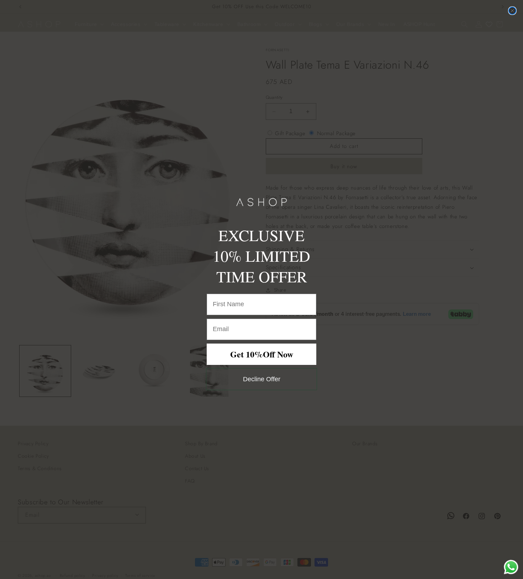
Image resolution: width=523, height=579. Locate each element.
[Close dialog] (512, 10)
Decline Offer (261, 379)
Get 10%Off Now (261, 354)
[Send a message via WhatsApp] (511, 567)
